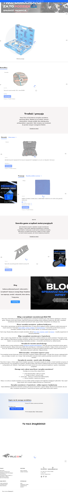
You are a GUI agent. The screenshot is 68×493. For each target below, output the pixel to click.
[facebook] (43, 476)
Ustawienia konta (3, 484)
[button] (2, 5)
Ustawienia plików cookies (5, 475)
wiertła (46, 332)
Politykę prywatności (39, 411)
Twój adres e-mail (11, 406)
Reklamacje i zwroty (4, 476)
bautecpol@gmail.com (29, 1)
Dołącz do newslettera (16, 408)
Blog (21, 483)
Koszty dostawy (23, 470)
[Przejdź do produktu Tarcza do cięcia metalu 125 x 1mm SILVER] (20, 79)
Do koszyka (7, 96)
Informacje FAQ (23, 485)
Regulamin (2, 470)
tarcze (38, 332)
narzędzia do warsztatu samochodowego (33, 345)
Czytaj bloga (15, 302)
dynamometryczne (41, 328)
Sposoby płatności (24, 471)
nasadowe (32, 328)
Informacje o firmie (24, 484)
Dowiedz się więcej (34, 128)
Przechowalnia (3, 485)
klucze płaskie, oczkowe (24, 328)
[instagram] (41, 476)
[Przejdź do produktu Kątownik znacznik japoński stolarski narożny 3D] (21, 252)
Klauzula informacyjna (5, 471)
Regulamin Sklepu (32, 411)
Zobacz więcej (11, 137)
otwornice (42, 332)
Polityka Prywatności (4, 477)
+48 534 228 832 (39, 1)
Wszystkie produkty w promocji (33, 176)
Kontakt (22, 487)
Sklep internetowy (7, 491)
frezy (35, 332)
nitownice (52, 332)
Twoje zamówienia (4, 483)
